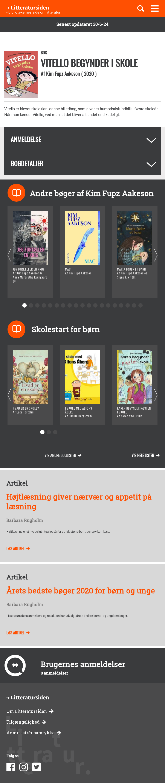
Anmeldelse (26, 139)
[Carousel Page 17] (127, 305)
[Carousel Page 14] (108, 305)
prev (9, 255)
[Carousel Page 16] (121, 305)
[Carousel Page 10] (82, 305)
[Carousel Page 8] (69, 305)
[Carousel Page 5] (50, 305)
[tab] (82, 139)
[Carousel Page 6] (57, 305)
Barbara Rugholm (24, 520)
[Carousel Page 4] (44, 305)
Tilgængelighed (23, 722)
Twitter (36, 767)
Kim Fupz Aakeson (63, 73)
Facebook (10, 767)
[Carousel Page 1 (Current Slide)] (24, 305)
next (156, 255)
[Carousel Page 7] (63, 305)
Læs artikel (15, 548)
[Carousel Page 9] (76, 305)
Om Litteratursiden (26, 711)
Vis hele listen (143, 455)
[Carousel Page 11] (89, 305)
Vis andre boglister (60, 455)
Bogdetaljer (27, 163)
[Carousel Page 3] (37, 305)
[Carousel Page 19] (140, 305)
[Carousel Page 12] (95, 305)
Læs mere (27, 289)
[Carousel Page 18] (134, 305)
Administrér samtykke (30, 733)
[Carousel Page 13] (102, 305)
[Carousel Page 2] (31, 305)
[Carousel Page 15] (115, 305)
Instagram (23, 767)
